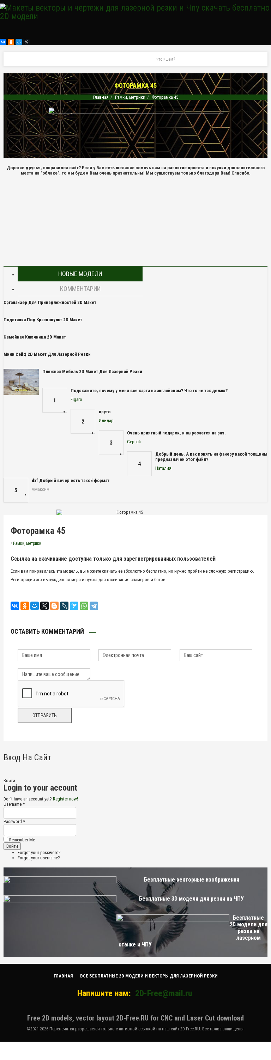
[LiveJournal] (64, 606)
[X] (26, 42)
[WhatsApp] (84, 606)
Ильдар (106, 420)
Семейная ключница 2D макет (35, 337)
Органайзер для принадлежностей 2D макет (50, 302)
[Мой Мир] (19, 42)
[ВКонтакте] (3, 42)
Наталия (163, 468)
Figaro (76, 399)
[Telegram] (94, 606)
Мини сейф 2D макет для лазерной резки (47, 354)
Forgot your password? (39, 852)
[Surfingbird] (74, 606)
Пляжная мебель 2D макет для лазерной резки (92, 371)
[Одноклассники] (11, 42)
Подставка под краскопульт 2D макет (43, 319)
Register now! (65, 799)
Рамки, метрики (130, 97)
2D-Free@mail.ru (163, 993)
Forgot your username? (39, 857)
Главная (101, 97)
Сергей (134, 441)
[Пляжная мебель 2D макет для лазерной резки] (21, 382)
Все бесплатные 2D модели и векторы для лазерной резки (149, 976)
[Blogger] (54, 606)
